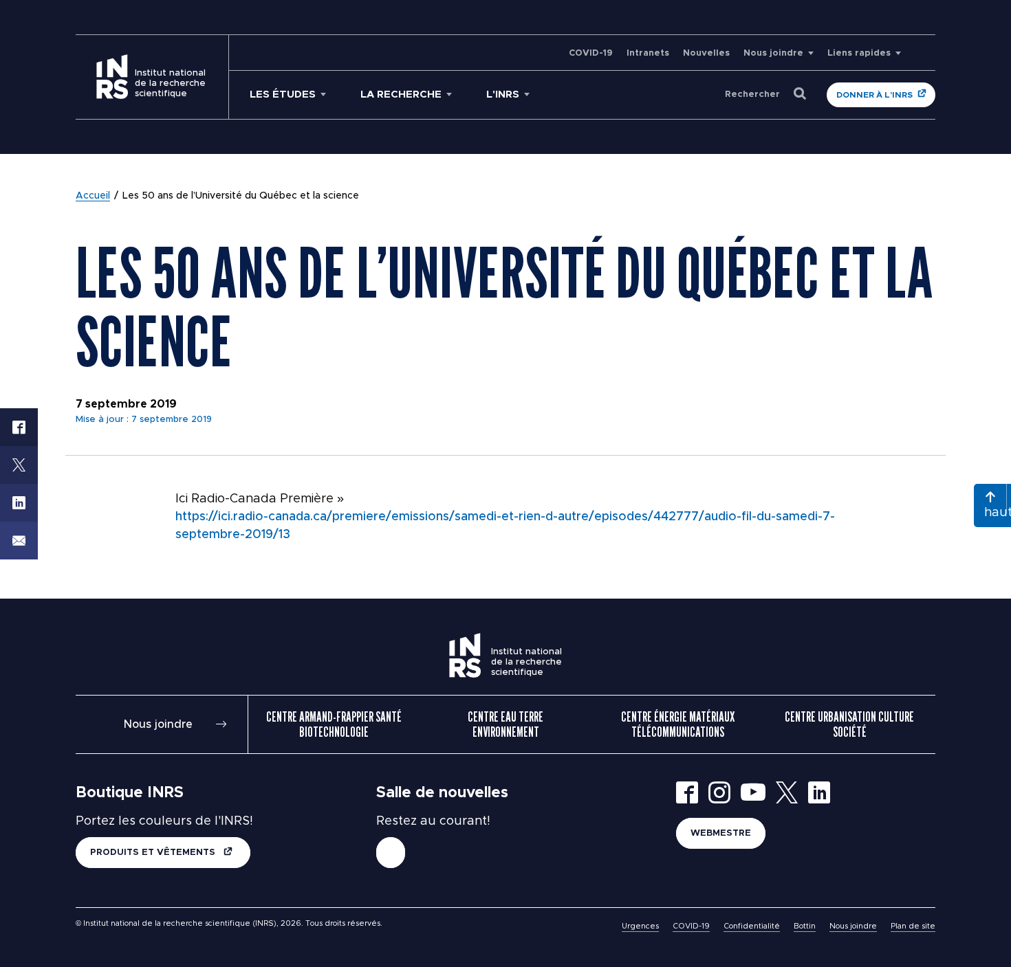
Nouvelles (706, 53)
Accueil (93, 196)
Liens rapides (859, 53)
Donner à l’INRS (874, 95)
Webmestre (721, 833)
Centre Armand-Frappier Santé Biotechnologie (334, 724)
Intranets (648, 53)
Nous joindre (773, 53)
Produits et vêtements (154, 852)
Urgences (640, 926)
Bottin (805, 926)
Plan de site (913, 926)
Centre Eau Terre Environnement (505, 724)
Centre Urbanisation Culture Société (849, 724)
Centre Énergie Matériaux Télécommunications (678, 724)
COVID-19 (591, 53)
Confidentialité (752, 926)
